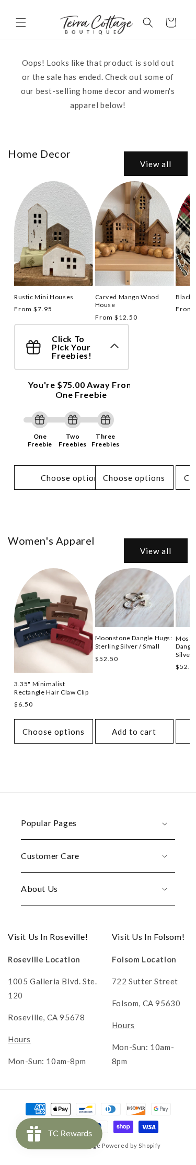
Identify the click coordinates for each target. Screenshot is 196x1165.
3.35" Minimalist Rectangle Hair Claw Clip (51, 688)
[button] (20, 22)
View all (155, 164)
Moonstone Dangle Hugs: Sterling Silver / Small (133, 642)
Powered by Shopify (131, 1145)
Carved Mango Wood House (127, 301)
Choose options (72, 478)
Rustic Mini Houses (44, 297)
